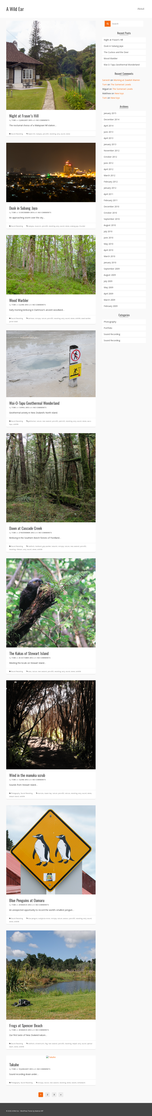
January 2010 (110, 262)
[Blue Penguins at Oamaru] (51, 849)
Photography (15, 793)
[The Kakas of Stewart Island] (51, 602)
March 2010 (109, 256)
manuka (40, 793)
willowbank (81, 1083)
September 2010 (112, 219)
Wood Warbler (111, 58)
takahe (74, 1083)
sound (63, 134)
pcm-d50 (46, 134)
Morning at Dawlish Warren (127, 80)
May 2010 (108, 243)
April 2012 (108, 169)
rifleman (19, 549)
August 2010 (110, 225)
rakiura (67, 793)
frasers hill (31, 134)
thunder (82, 226)
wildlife (77, 318)
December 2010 (111, 206)
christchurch (39, 1044)
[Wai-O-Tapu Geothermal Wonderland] (51, 363)
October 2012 (110, 156)
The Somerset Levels (121, 84)
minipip (38, 318)
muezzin (38, 226)
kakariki (54, 546)
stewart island (14, 796)
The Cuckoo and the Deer (116, 52)
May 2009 (108, 287)
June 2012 (108, 163)
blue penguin (33, 918)
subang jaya (74, 226)
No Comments (42, 120)
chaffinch (31, 546)
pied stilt (62, 421)
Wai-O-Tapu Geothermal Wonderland (122, 64)
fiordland (38, 546)
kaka (29, 671)
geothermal (32, 421)
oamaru (65, 918)
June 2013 (108, 131)
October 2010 (110, 212)
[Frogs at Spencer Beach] (51, 974)
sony (58, 134)
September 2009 (112, 268)
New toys (119, 93)
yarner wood (13, 321)
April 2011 (108, 194)
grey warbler (46, 546)
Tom (14, 120)
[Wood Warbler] (51, 264)
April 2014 (108, 125)
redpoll (74, 1044)
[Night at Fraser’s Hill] (51, 65)
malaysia (39, 134)
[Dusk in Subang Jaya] (51, 172)
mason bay (48, 793)
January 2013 (110, 144)
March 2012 (109, 175)
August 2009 (110, 275)
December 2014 (111, 119)
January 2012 (110, 187)
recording (53, 134)
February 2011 (111, 200)
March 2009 (109, 299)
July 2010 (108, 231)
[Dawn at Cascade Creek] (51, 477)
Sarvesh (106, 80)
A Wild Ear (15, 8)
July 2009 (108, 281)
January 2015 (110, 113)
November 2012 (111, 150)
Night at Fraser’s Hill (113, 39)
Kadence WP (39, 1111)
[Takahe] (51, 1057)
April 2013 (108, 138)
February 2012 (111, 181)
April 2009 (108, 293)
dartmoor (31, 318)
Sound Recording (17, 134)
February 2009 (111, 306)
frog (46, 1044)
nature (44, 318)
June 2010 (108, 237)
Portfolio (108, 328)
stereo (68, 134)
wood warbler (86, 318)
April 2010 (108, 250)
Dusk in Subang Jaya (113, 46)
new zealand (46, 421)
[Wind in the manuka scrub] (51, 724)
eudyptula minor (44, 918)
